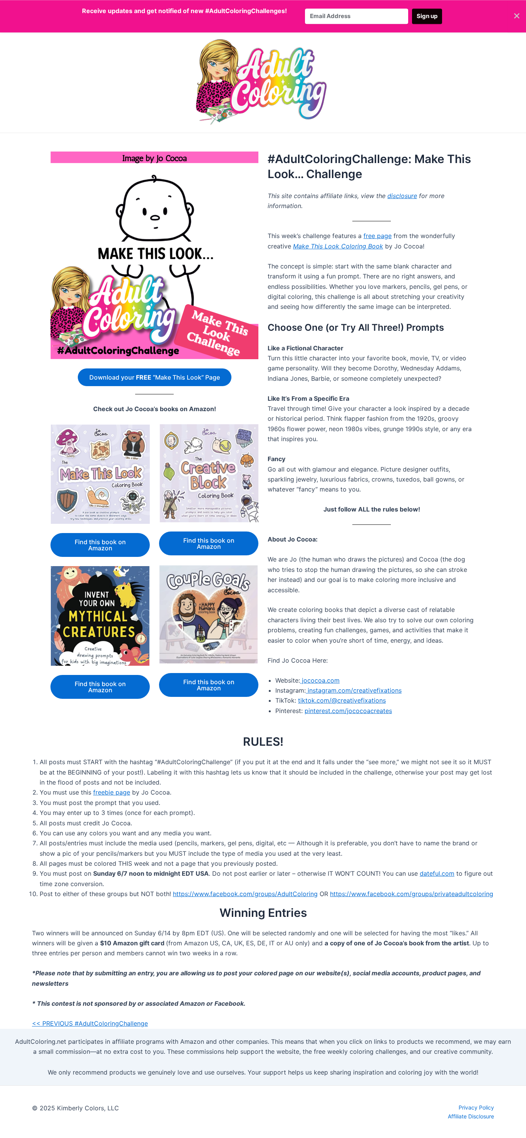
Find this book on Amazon (100, 545)
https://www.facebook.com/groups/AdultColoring (245, 894)
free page (378, 236)
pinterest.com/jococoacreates (348, 711)
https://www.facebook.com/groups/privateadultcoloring (411, 894)
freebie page (111, 792)
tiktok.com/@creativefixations (342, 700)
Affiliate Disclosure (471, 1116)
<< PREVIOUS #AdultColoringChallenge (90, 1023)
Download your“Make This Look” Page (154, 377)
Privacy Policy (476, 1107)
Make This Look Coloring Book (338, 246)
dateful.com (437, 873)
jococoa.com (320, 680)
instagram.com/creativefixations (354, 690)
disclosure (402, 196)
